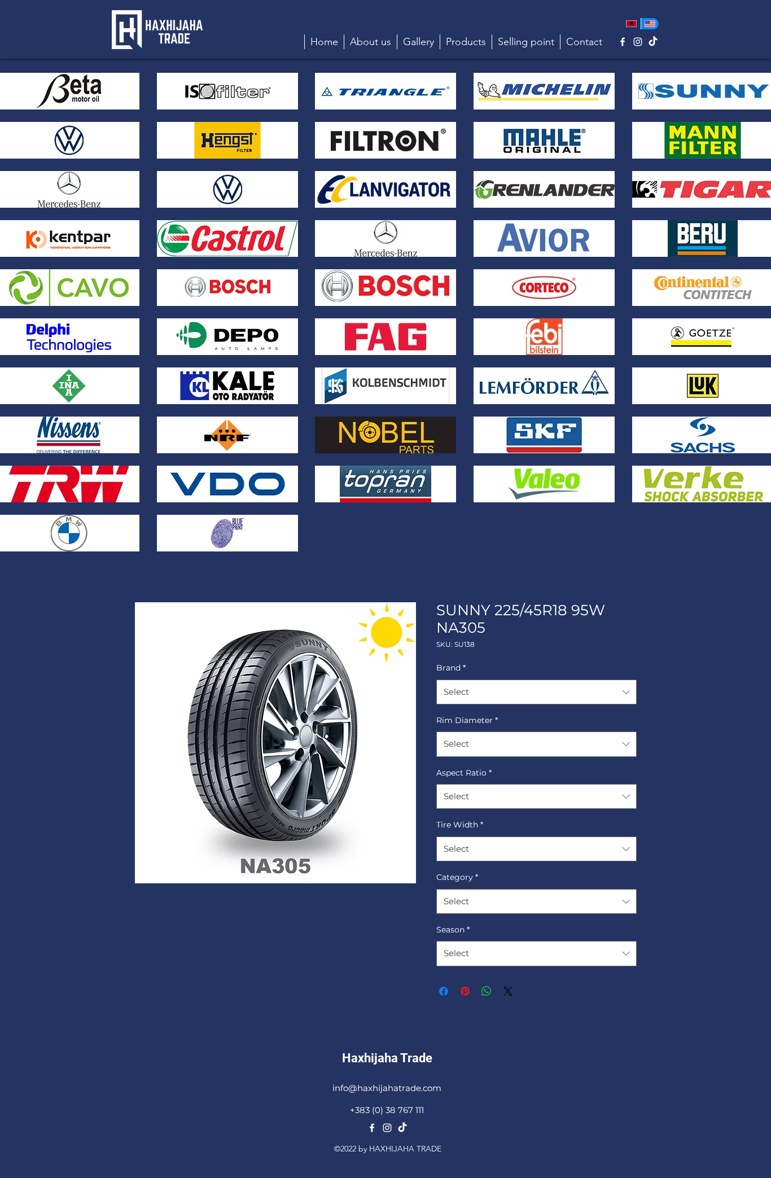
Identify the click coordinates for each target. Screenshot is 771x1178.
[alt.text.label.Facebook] (622, 41)
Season (453, 930)
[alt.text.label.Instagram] (637, 41)
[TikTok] (653, 41)
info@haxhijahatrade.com (386, 1088)
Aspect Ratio (464, 773)
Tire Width (459, 825)
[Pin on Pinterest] (465, 991)
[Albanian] (632, 23)
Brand (451, 668)
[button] (466, 41)
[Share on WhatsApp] (486, 991)
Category (457, 877)
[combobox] (536, 692)
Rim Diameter (467, 720)
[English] (650, 23)
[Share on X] (508, 991)
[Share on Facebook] (443, 991)
